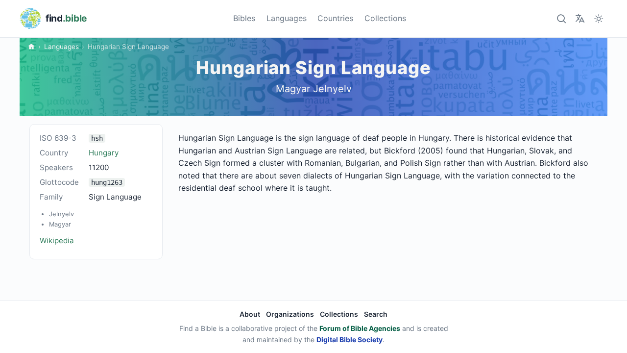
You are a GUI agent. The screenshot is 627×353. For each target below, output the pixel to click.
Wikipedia (57, 240)
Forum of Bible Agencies (359, 328)
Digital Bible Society (349, 339)
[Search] (561, 18)
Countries (335, 18)
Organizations (290, 314)
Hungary (104, 152)
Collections (385, 18)
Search (375, 314)
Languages (286, 18)
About (250, 314)
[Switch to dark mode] (598, 18)
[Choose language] (579, 18)
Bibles (244, 18)
